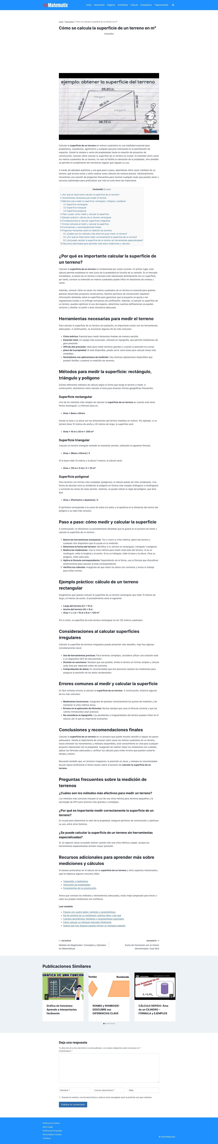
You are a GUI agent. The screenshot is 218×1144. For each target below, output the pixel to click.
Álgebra (111, 5)
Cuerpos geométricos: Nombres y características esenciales (93, 919)
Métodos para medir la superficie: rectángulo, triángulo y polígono (93, 201)
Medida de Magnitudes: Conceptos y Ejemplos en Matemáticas (82, 945)
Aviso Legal (48, 1127)
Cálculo (134, 5)
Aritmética (123, 5)
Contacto (47, 1138)
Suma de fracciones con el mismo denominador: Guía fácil (142, 945)
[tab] (104, 1023)
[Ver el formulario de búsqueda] (173, 5)
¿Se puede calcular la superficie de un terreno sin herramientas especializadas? (103, 240)
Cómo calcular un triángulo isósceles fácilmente (87, 922)
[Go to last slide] (47, 997)
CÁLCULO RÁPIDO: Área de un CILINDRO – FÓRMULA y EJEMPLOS (153, 1009)
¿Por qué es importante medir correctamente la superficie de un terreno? (100, 237)
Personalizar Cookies (52, 1134)
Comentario (65, 1051)
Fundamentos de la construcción (79, 888)
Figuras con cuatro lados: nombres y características (89, 912)
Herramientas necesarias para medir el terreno (83, 198)
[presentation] (63, 986)
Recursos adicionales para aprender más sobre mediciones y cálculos (95, 243)
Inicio (88, 5)
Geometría (99, 5)
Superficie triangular (74, 207)
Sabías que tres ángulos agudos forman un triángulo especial (94, 925)
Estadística (146, 5)
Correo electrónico (104, 1090)
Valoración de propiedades (76, 884)
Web (131, 1090)
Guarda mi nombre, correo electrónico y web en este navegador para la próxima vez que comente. (107, 1097)
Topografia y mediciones (75, 881)
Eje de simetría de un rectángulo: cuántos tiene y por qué (92, 915)
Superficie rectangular (75, 204)
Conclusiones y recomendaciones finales (80, 227)
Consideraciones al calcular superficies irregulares (85, 220)
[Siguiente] (171, 997)
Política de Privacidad (52, 1130)
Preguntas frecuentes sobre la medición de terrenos (86, 230)
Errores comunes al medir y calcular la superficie (84, 224)
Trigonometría (161, 5)
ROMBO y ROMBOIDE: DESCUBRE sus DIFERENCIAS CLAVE (106, 1009)
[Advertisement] (109, 53)
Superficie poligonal (74, 211)
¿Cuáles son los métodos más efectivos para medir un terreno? (95, 233)
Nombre (65, 1090)
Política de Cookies (51, 1123)
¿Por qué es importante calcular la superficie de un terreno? (89, 194)
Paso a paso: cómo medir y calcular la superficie (84, 214)
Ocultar (107, 189)
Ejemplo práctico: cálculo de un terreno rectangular (85, 217)
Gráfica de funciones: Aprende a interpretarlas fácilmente (62, 1009)
